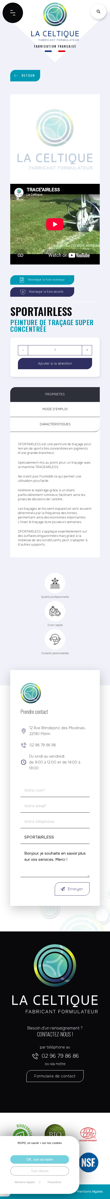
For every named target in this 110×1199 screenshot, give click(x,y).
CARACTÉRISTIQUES (55, 424)
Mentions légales (90, 1192)
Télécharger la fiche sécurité (46, 291)
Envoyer (75, 889)
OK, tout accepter (40, 1159)
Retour (28, 75)
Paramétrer (55, 1182)
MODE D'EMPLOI (55, 409)
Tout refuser (40, 1171)
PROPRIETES (55, 394)
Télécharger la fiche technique (46, 279)
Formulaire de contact (55, 1076)
